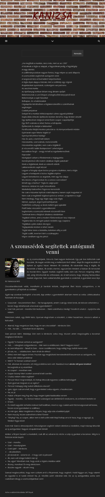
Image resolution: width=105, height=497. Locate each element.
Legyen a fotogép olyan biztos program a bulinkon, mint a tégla (49, 170)
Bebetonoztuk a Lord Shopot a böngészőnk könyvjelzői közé (48, 94)
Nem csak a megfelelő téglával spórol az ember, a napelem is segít (51, 195)
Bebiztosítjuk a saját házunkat (35, 98)
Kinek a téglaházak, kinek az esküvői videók (40, 164)
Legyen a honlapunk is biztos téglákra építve (41, 173)
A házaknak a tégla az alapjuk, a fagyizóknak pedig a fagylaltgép (49, 66)
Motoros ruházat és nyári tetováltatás (38, 186)
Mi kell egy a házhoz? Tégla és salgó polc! (40, 183)
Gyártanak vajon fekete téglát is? (36, 132)
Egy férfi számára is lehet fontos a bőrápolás (41, 123)
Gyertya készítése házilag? (33, 135)
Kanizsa (52, 16)
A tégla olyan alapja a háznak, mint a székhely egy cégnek (47, 82)
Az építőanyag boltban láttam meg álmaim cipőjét (43, 91)
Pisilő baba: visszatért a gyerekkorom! (38, 208)
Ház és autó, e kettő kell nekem (36, 139)
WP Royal (29, 492)
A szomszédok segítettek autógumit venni (40, 75)
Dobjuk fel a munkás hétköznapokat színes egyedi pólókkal (47, 113)
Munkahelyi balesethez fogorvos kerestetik (41, 189)
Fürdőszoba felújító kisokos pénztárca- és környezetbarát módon (51, 129)
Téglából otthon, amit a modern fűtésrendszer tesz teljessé (48, 217)
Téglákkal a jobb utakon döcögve (36, 224)
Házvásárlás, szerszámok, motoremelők (39, 142)
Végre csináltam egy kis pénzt (35, 236)
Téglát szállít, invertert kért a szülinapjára (40, 233)
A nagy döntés (28, 69)
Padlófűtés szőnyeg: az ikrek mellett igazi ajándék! (44, 205)
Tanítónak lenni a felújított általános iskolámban (42, 214)
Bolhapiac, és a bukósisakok (34, 101)
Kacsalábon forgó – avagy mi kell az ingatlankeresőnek (45, 151)
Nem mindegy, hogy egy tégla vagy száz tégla (42, 198)
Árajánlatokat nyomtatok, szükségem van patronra (44, 85)
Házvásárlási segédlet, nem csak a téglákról (41, 145)
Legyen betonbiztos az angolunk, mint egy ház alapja (45, 176)
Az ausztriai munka (30, 88)
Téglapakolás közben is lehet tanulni (37, 227)
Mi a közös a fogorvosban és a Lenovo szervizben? (44, 180)
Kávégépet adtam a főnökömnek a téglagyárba (42, 157)
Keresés (77, 53)
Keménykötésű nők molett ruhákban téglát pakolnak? (45, 161)
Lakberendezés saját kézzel (34, 167)
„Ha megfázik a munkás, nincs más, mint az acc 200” (44, 63)
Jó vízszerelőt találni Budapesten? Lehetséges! (42, 148)
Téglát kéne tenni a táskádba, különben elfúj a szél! (44, 230)
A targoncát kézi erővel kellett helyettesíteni (41, 79)
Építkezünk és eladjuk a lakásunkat (37, 126)
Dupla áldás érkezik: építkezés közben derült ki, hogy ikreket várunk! (51, 116)
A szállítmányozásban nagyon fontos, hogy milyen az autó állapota (51, 72)
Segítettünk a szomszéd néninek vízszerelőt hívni (43, 211)
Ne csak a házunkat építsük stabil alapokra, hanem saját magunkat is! (52, 192)
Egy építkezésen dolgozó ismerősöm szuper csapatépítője (48, 120)
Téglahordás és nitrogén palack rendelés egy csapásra (46, 220)
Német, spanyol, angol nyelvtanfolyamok (39, 202)
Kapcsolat (26, 154)
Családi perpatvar (29, 110)
